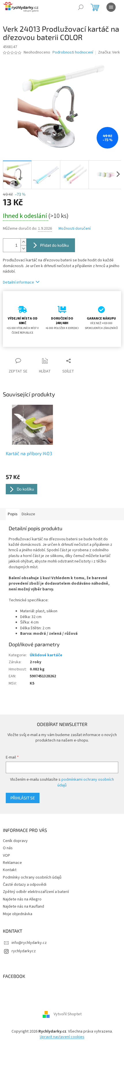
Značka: (109, 52)
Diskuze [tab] (28, 514)
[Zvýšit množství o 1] (23, 242)
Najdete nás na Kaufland (23, 906)
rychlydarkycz (24, 951)
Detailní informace (18, 282)
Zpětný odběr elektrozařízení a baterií (36, 892)
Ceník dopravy (15, 841)
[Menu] (111, 7)
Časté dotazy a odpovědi (24, 884)
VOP (6, 855)
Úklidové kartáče (46, 655)
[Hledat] (81, 7)
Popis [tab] (13, 514)
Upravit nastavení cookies (62, 1037)
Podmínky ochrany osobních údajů (32, 877)
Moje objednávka (17, 914)
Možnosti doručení (75, 228)
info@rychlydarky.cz (29, 943)
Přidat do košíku (54, 245)
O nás (8, 848)
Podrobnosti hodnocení (72, 52)
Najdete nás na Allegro (22, 899)
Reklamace (12, 863)
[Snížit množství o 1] (23, 248)
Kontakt (9, 870)
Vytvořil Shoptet (68, 1014)
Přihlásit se (22, 797)
